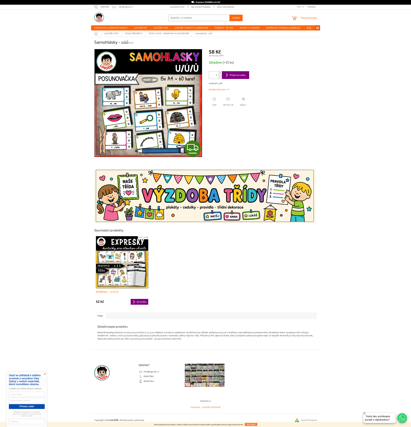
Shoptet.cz (205, 401)
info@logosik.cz (151, 371)
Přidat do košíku (238, 75)
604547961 (149, 376)
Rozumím (251, 424)
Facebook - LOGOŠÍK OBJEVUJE (205, 407)
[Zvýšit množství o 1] (220, 73)
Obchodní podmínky (201, 7)
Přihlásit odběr (26, 406)
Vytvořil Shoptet (309, 420)
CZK (299, 6)
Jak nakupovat (177, 7)
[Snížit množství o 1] (220, 77)
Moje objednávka (225, 7)
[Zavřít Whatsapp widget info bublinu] (364, 413)
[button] (402, 418)
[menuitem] (111, 27)
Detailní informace (217, 89)
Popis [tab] (100, 315)
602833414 (149, 381)
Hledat (236, 17)
